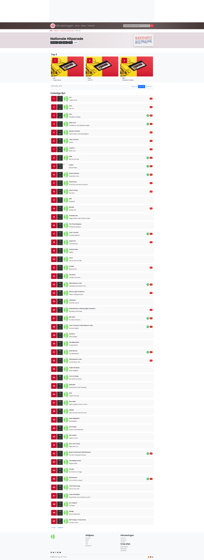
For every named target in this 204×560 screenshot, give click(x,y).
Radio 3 (65, 42)
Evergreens (88, 546)
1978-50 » (149, 86)
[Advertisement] (97, 11)
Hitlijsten (83, 26)
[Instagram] (56, 552)
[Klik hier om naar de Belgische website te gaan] (148, 557)
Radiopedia (123, 548)
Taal (86, 542)
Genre (87, 540)
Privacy (65, 557)
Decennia (88, 538)
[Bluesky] (54, 552)
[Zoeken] (152, 25)
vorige (53, 527)
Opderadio (123, 550)
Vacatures (123, 540)
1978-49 (141, 86)
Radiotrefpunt (124, 547)
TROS (70, 42)
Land (86, 544)
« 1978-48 (134, 86)
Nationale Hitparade (67, 31)
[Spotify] (147, 116)
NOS (60, 42)
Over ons (123, 538)
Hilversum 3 (54, 42)
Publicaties (91, 26)
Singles (76, 42)
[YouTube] (151, 99)
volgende (60, 527)
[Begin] (51, 31)
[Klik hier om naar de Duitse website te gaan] (150, 557)
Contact (122, 542)
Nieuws (77, 26)
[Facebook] (51, 552)
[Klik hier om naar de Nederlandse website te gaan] (152, 557)
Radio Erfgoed (58, 557)
